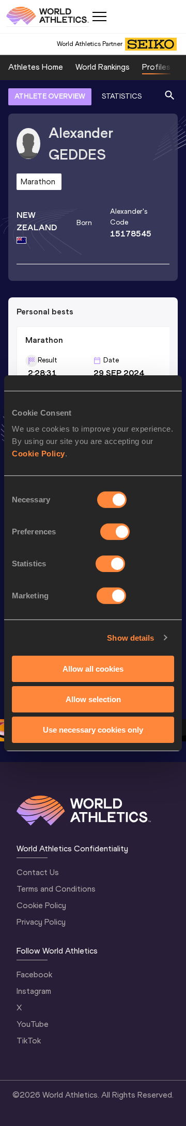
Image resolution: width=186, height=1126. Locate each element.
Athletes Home (35, 67)
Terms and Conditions (56, 889)
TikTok (29, 1040)
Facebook (34, 974)
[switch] (115, 532)
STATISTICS (122, 96)
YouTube (33, 1024)
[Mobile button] (99, 16)
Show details (130, 637)
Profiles (156, 67)
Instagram (34, 991)
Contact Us (38, 872)
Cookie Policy (38, 453)
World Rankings (102, 67)
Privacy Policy (41, 922)
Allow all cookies (93, 668)
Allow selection (93, 699)
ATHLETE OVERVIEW (49, 96)
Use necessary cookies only (93, 729)
